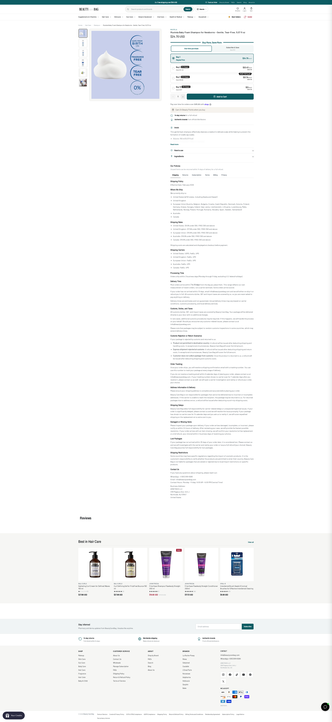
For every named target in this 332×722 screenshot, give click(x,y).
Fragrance (82, 674)
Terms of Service (119, 681)
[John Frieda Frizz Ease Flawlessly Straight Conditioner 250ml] (201, 564)
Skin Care (81, 659)
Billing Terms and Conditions (194, 714)
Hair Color (82, 677)
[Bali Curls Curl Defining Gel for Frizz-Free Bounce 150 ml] (130, 564)
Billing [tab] (215, 175)
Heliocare (186, 681)
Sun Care (81, 663)
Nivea (185, 659)
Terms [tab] (207, 175)
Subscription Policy (228, 714)
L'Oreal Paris (187, 670)
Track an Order (212, 2)
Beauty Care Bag (88, 714)
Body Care (82, 666)
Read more (174, 144)
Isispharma (187, 677)
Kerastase (186, 674)
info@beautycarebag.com (230, 655)
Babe (184, 688)
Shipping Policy (118, 674)
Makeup (81, 655)
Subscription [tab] (196, 175)
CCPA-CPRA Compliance (134, 714)
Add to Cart (222, 96)
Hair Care (88, 25)
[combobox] (156, 9)
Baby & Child (83, 681)
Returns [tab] (185, 175)
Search (239, 2)
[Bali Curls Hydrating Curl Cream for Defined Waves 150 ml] (95, 564)
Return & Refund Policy (121, 677)
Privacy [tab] (224, 175)
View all (251, 542)
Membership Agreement (212, 714)
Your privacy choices (103, 718)
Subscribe (247, 626)
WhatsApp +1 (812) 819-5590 (230, 659)
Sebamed (186, 663)
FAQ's (233, 2)
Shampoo (97, 25)
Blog (245, 2)
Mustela (173, 29)
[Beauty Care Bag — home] (88, 9)
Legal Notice (240, 714)
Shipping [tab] (175, 175)
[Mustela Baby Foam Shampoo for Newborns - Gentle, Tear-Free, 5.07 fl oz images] (125, 65)
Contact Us (117, 659)
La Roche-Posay (189, 655)
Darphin (185, 684)
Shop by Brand (224, 2)
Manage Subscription (121, 666)
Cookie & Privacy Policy (116, 714)
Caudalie (186, 666)
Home (80, 25)
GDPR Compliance (149, 714)
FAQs (115, 670)
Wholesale (117, 663)
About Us (252, 2)
